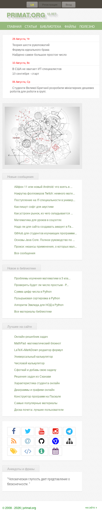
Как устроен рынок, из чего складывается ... (43, 213)
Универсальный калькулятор (33, 356)
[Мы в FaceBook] (13, 431)
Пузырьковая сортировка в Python (37, 298)
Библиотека (50, 26)
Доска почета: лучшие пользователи (39, 409)
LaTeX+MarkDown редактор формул (38, 350)
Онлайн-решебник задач (31, 336)
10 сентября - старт (25, 73)
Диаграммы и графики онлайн (34, 390)
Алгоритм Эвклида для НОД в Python (39, 305)
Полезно (87, 26)
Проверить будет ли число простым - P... (41, 285)
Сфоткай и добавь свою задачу (35, 370)
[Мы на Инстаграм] (55, 431)
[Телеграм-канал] (69, 431)
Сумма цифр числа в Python (33, 291)
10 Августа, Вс (21, 62)
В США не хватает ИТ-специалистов (36, 69)
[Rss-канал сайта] (13, 441)
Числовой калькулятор (29, 363)
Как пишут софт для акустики (34, 206)
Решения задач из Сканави (32, 376)
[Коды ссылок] (27, 451)
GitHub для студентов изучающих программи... (45, 233)
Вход (69, 4)
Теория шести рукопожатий (31, 45)
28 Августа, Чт (21, 38)
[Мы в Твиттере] (27, 431)
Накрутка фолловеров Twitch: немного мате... (44, 193)
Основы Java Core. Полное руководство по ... (44, 240)
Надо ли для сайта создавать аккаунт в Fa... (43, 226)
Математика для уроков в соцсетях (37, 220)
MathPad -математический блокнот (37, 343)
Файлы (70, 26)
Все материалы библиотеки (33, 311)
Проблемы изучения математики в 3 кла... (42, 278)
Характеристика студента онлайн (37, 383)
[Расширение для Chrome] (55, 441)
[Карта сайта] (69, 441)
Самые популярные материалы (35, 403)
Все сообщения (24, 253)
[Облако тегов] (13, 451)
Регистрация (49, 4)
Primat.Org (31, 14)
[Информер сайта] (41, 451)
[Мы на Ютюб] (41, 431)
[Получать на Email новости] (27, 441)
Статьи (31, 26)
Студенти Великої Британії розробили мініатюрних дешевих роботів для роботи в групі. (52, 89)
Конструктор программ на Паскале (37, 396)
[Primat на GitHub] (41, 441)
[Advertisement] (42, 135)
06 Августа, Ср (21, 81)
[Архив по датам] (55, 451)
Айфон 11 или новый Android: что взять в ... (43, 187)
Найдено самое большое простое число (39, 54)
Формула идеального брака (30, 49)
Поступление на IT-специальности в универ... (44, 200)
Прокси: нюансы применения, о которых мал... (45, 246)
